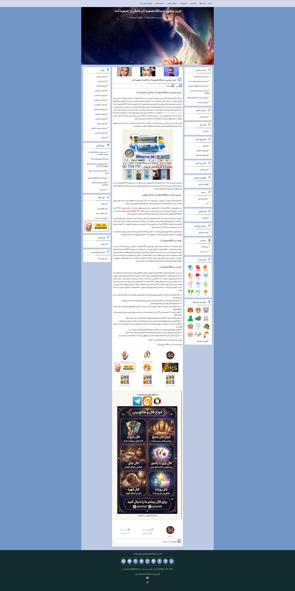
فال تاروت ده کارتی (101, 118)
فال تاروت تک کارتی (101, 90)
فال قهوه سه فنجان (202, 150)
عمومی (170, 541)
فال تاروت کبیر (102, 81)
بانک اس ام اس (172, 3)
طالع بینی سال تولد (202, 341)
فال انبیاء (205, 131)
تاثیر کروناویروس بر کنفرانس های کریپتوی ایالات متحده (98, 165)
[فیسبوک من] (159, 561)
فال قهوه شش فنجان (202, 155)
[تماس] (147, 561)
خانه (210, 3)
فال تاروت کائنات (101, 85)
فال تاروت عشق (102, 123)
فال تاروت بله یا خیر (101, 132)
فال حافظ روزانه (102, 208)
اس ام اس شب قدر (202, 102)
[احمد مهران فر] (171, 72)
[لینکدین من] (123, 561)
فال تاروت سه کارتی (101, 95)
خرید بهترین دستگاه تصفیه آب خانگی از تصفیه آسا (148, 10)
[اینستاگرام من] (153, 561)
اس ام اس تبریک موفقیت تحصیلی (198, 85)
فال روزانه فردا (102, 258)
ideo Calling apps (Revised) (100, 159)
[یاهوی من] (171, 561)
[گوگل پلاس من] (135, 561)
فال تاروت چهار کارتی (100, 99)
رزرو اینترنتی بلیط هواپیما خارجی (97, 177)
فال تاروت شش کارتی (100, 109)
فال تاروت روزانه (102, 76)
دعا (207, 203)
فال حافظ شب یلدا (101, 213)
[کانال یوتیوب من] (129, 561)
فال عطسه (104, 244)
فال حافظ (202, 3)
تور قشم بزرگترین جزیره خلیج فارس (99, 172)
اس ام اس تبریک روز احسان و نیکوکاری (200, 91)
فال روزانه (183, 3)
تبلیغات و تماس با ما (146, 3)
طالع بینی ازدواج (147, 533)
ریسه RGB (205, 246)
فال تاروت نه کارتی (101, 114)
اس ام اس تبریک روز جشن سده (198, 81)
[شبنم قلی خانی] (124, 72)
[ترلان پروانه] (147, 72)
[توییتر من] (141, 561)
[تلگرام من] (165, 561)
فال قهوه (205, 145)
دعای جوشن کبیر (203, 198)
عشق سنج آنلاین (203, 232)
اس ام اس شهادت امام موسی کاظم (197, 97)
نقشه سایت (138, 574)
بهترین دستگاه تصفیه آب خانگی (172, 112)
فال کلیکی (205, 217)
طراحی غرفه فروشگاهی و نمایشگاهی (100, 183)
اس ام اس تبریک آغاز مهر (200, 76)
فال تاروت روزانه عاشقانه (99, 128)
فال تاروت (193, 3)
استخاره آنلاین (159, 3)
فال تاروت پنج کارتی (101, 104)
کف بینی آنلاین (124, 533)
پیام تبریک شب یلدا (101, 218)
